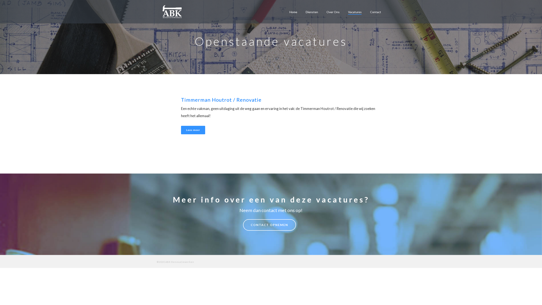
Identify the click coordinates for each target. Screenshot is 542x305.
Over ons (333, 12)
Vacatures (355, 12)
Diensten (312, 12)
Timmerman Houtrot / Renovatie (221, 100)
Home (293, 12)
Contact (375, 12)
